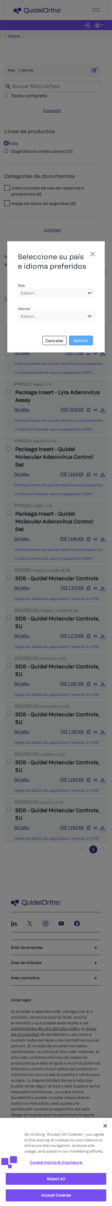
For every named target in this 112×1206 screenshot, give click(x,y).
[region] (56, 1162)
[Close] (105, 1126)
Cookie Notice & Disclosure (56, 1162)
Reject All (56, 1178)
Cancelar (54, 340)
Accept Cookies (56, 1195)
